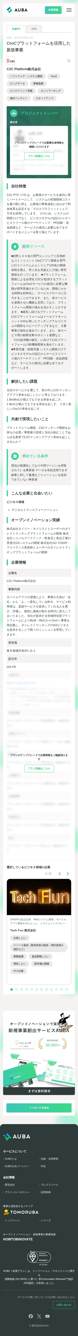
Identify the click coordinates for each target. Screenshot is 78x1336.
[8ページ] (46, 989)
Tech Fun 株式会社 (23, 930)
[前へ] (59, 873)
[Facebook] (30, 1316)
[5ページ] (31, 989)
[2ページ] (16, 989)
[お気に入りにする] (68, 60)
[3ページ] (21, 989)
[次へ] (68, 873)
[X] (39, 1316)
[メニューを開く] (67, 10)
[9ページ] (51, 989)
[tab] (16, 29)
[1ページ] (11, 989)
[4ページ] (26, 989)
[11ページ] (61, 989)
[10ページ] (56, 989)
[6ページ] (36, 989)
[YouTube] (47, 1316)
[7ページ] (41, 989)
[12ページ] (66, 989)
